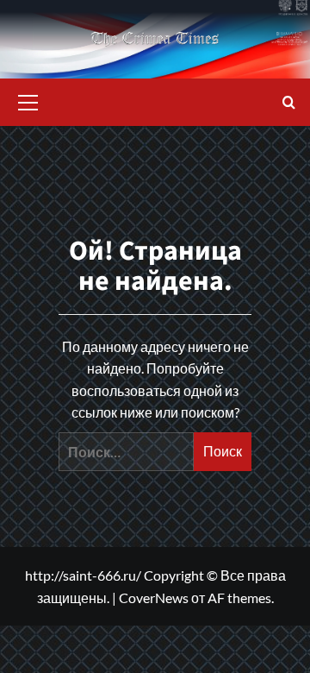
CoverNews (154, 597)
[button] (28, 100)
